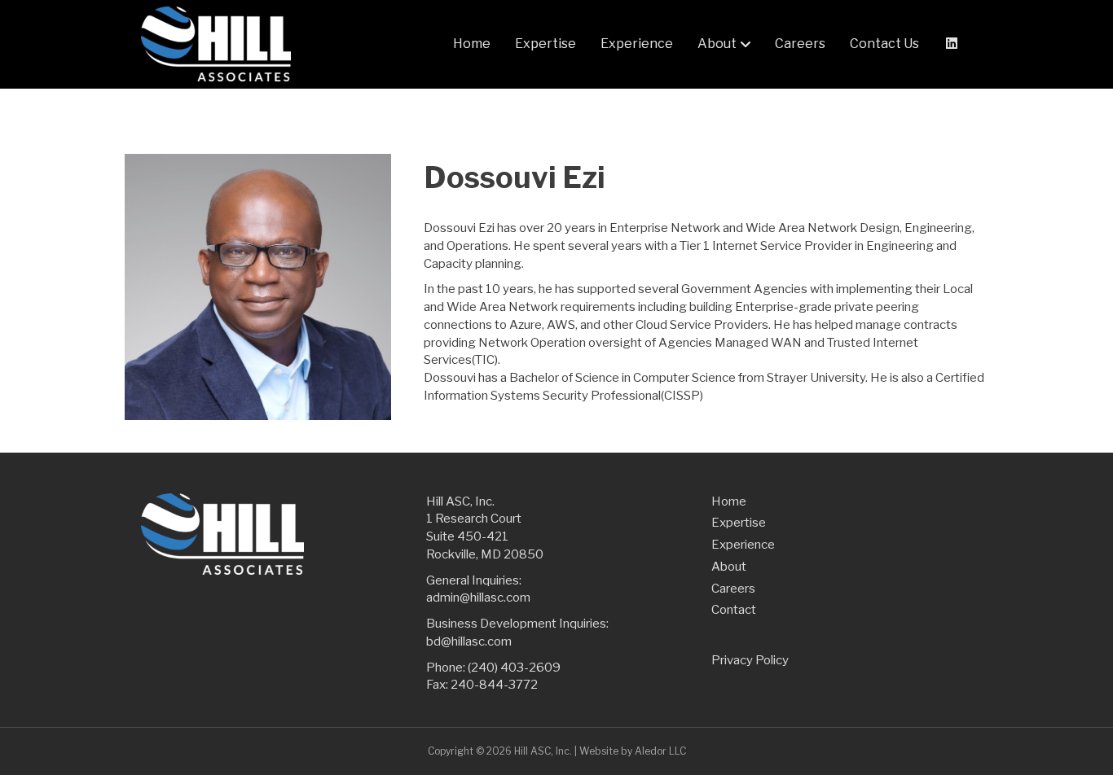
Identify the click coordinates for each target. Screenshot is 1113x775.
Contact (733, 609)
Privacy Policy (750, 660)
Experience (636, 43)
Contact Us (884, 43)
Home (472, 43)
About (717, 43)
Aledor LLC (660, 751)
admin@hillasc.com (478, 597)
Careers (800, 43)
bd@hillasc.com (469, 641)
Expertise (545, 43)
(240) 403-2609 (514, 667)
